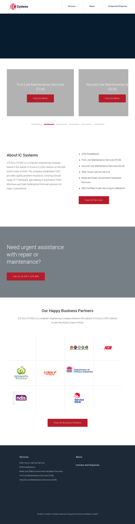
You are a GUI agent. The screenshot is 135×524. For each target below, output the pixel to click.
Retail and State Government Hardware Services (41, 471)
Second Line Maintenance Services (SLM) (103, 166)
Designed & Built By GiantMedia (79, 514)
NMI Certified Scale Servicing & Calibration (103, 188)
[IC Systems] (10, 6)
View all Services (94, 200)
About (91, 6)
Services (72, 6)
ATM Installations (90, 154)
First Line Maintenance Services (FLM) (101, 159)
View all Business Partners (67, 422)
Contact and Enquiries (117, 6)
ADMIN (95, 514)
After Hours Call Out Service (95, 172)
